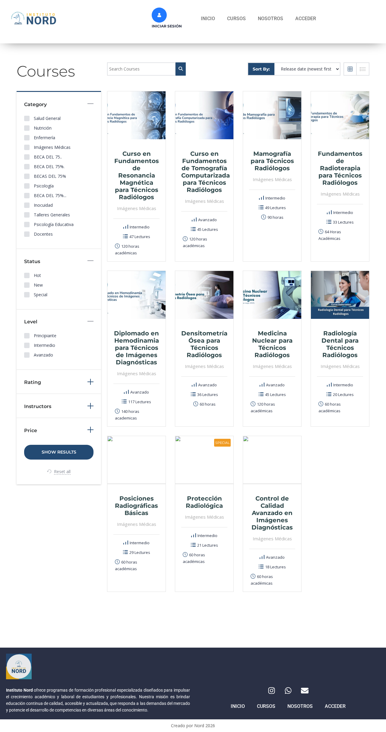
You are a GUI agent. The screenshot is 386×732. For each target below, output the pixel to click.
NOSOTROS (270, 18)
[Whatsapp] (288, 690)
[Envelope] (304, 690)
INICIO (208, 18)
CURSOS (236, 18)
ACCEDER (305, 18)
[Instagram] (271, 690)
